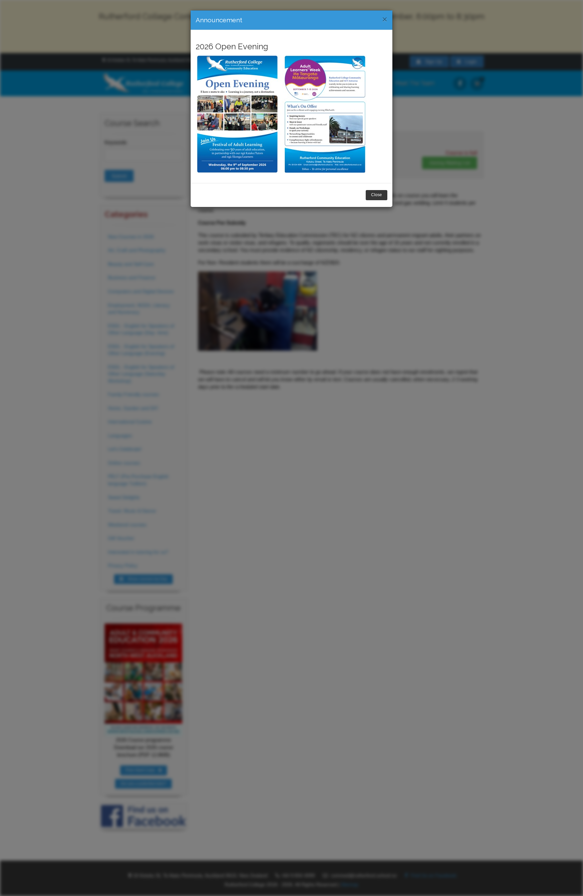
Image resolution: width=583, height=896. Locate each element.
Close (376, 194)
